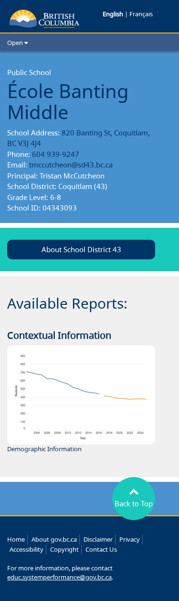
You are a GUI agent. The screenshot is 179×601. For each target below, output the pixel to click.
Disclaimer (98, 539)
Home (16, 539)
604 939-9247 (55, 154)
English (114, 14)
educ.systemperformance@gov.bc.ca (59, 577)
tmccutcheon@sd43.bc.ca (71, 164)
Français (141, 14)
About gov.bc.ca (54, 539)
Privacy (129, 539)
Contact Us (101, 549)
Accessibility (26, 549)
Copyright (64, 549)
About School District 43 (81, 249)
